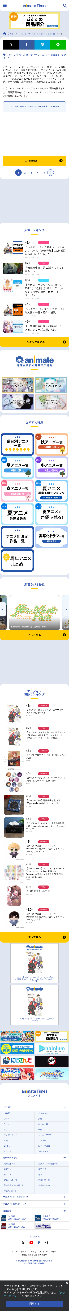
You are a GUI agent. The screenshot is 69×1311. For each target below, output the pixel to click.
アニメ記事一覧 (10, 1180)
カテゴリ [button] (7, 1107)
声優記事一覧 (44, 1180)
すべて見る (34, 937)
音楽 (6, 1140)
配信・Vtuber (44, 1146)
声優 (40, 1119)
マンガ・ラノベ (10, 1135)
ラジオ (7, 1124)
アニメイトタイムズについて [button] (15, 1197)
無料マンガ (43, 1151)
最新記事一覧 (9, 1164)
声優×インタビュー (46, 1185)
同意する (34, 1303)
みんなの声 (43, 1124)
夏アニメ (42, 1169)
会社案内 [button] (7, 1211)
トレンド (8, 1151)
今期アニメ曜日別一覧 (48, 1164)
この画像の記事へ (32, 161)
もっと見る (34, 635)
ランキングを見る (34, 342)
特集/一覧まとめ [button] (10, 1158)
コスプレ (42, 1140)
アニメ (7, 1119)
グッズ (7, 1130)
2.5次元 (7, 1146)
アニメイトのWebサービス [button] (14, 1204)
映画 (40, 1130)
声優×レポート (10, 1191)
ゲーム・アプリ (45, 1135)
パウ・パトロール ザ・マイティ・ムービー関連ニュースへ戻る (35, 106)
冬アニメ (42, 1174)
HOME (7, 1113)
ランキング (43, 1113)
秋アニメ (8, 1174)
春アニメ (8, 1169)
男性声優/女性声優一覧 (14, 1185)
